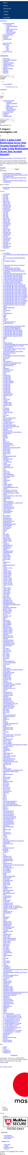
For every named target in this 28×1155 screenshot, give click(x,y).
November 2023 (7, 233)
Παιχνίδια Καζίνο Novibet (9, 1037)
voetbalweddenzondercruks (10, 995)
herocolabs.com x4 (7, 600)
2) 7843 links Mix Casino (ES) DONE (12, 336)
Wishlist (6, 1146)
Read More (3, 167)
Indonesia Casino (7, 627)
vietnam (5, 979)
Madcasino (5, 696)
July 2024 (5, 226)
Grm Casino (6, 594)
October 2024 (6, 222)
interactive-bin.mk (7, 645)
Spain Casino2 (6, 884)
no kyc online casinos (8, 736)
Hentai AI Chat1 (7, 599)
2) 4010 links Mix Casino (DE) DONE (12, 330)
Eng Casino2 (6, 536)
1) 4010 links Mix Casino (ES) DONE (12, 279)
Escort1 (5, 542)
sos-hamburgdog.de (8, 880)
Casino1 (5, 478)
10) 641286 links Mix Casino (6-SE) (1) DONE (15, 289)
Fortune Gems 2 (7, 556)
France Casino (6, 558)
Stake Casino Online (8, 890)
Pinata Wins (6, 792)
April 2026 (5, 199)
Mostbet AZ (6, 719)
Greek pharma (6, 593)
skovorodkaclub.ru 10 (8, 867)
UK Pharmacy (6, 949)
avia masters (6, 408)
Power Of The (6, 832)
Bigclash (5, 435)
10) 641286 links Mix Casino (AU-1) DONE (14, 299)
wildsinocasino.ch (7, 1006)
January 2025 (6, 221)
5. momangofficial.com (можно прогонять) (14, 355)
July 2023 (5, 236)
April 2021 (5, 245)
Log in (4, 1048)
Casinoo (5, 481)
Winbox (5, 1009)
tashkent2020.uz (7, 913)
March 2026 (6, 201)
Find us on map (4, 1062)
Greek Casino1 (6, 592)
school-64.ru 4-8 (7, 856)
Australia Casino (7, 402)
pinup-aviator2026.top (8, 811)
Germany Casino (7, 577)
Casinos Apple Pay (7, 484)
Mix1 (4, 713)
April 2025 (5, 216)
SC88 (4, 855)
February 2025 (6, 219)
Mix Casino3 (6, 712)
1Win (4, 317)
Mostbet (5, 717)
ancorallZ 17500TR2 (8, 382)
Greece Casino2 (7, 589)
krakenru (5, 681)
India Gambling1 (7, 623)
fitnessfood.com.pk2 (8, 550)
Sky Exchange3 (7, 872)
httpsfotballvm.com (8, 601)
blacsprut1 (5, 437)
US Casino (5, 958)
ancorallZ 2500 (7, 385)
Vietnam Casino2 (7, 982)
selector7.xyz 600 (7, 857)
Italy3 (4, 659)
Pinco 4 (5, 798)
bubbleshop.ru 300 (7, 459)
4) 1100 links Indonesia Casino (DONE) (13, 351)
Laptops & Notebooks (11, 26)
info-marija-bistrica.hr (8, 640)
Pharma (5, 780)
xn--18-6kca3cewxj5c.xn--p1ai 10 (11, 1020)
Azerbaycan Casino (8, 412)
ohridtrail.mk (6, 748)
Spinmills (5, 889)
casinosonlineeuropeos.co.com (10, 487)
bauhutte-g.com (7, 420)
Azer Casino (6, 410)
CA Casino (6, 460)
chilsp (4, 500)
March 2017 (6, 247)
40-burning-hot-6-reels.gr (9, 352)
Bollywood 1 (6, 442)
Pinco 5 (5, 799)
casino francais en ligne (9, 476)
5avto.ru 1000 (6, 357)
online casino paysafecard (9, 756)
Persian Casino (6, 777)
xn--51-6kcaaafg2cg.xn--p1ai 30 (11, 1024)
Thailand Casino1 (7, 922)
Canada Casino (7, 464)
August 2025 (6, 211)
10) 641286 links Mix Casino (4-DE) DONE (14, 286)
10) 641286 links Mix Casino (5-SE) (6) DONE (15, 287)
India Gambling (7, 621)
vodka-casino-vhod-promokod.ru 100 (12, 993)
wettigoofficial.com (8, 1002)
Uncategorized (6, 951)
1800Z (4, 316)
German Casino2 (7, 573)
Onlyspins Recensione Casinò (10, 761)
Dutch (4, 531)
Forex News (6, 553)
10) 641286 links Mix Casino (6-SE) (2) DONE (15, 290)
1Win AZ (5, 319)
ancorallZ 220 (6, 384)
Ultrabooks (9, 25)
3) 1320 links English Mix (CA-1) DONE (13, 345)
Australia (5, 401)
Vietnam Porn (6, 983)
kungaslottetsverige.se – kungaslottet (12, 683)
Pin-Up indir (6, 784)
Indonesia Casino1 (7, 628)
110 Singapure (6, 310)
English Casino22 (7, 541)
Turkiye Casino (7, 942)
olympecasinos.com (8, 753)
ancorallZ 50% (6, 386)
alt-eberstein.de (6, 375)
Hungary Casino (7, 608)
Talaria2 (5, 910)
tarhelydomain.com (8, 911)
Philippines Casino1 (8, 781)
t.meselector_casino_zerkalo (10, 908)
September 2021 (7, 243)
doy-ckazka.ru (6, 528)
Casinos (5, 483)
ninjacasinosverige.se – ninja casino (12, 734)
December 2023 (7, 232)
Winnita (5, 1010)
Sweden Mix (6, 901)
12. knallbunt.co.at (7, 313)
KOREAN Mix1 (7, 678)
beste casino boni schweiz (9, 425)
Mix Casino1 (6, 710)
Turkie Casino (6, 937)
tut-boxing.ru (6, 944)
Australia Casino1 (7, 403)
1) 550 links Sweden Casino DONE (12, 282)
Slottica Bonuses (7, 877)
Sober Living (6, 879)
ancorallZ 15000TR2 (8, 381)
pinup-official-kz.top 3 (8, 822)
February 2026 (6, 202)
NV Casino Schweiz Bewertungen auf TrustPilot (15, 744)
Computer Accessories (8, 65)
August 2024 (6, 225)
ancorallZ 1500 (7, 379)
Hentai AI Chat (7, 597)
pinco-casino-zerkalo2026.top (10, 804)
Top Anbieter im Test (8, 176)
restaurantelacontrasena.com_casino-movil (13, 840)
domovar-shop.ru (7, 526)
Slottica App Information (9, 876)
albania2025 (6, 368)
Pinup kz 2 (5, 809)
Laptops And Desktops (8, 23)
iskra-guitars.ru (6, 649)
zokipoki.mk (6, 1034)
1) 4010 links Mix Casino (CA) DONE (12, 278)
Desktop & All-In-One (11, 29)
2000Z (4, 338)
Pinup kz (5, 806)
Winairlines (6, 1007)
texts (4, 915)
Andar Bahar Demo (8, 394)
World (4, 1012)
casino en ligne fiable (8, 474)
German (5, 569)
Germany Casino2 (7, 580)
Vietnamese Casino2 (8, 989)
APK (4, 396)
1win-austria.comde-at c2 (9, 321)
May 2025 (5, 215)
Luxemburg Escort (7, 693)
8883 (4, 360)
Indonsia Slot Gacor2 (8, 637)
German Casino (7, 570)
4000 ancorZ (6, 354)
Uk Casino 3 (6, 948)
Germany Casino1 (7, 579)
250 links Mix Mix (7, 343)
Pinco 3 (5, 797)
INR (7, 47)
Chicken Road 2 (7, 498)
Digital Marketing (7, 525)
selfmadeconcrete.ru (8, 859)
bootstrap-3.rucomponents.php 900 (11, 447)
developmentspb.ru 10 (8, 521)
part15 (4, 773)
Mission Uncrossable (8, 707)
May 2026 (5, 198)
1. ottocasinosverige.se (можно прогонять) (14, 265)
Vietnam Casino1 (7, 980)
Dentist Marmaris (7, 519)
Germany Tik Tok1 (8, 583)
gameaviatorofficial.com (9, 565)
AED (7, 48)
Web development (7, 999)
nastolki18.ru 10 (7, 724)
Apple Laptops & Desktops (10, 60)
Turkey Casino (6, 935)
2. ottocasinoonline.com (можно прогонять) (14, 326)
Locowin (5, 689)
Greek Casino (6, 590)
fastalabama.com (7, 546)
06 (3, 259)
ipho (4, 647)
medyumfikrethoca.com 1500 (10, 703)
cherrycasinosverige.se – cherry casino (12, 495)
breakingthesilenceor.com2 (9, 456)
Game (4, 563)
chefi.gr (5, 494)
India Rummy (6, 625)
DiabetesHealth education (9, 524)
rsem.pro (5, 852)
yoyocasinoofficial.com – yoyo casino (12, 1030)
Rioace (5, 846)
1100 (4, 311)
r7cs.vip (5, 838)
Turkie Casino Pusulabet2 (9, 939)
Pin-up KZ (5, 785)
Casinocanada (6, 480)
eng (4, 532)
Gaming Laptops (10, 33)
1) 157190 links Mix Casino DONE (12, 269)
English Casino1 (7, 539)
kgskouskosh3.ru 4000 (8, 672)
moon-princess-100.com (9, 716)
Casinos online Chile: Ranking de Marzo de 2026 (15, 175)
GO (4, 586)
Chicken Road (6, 497)
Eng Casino (6, 534)
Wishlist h (5, 70)
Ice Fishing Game (7, 611)
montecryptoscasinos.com (9, 715)
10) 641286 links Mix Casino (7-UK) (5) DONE (15, 295)
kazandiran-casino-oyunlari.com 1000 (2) (13, 669)
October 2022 (6, 239)
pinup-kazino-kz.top (8, 819)
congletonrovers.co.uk (8, 507)
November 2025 (7, 206)
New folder (6, 732)
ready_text (5, 839)
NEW (4, 730)
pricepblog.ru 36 (7, 833)
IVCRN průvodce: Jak (8, 661)
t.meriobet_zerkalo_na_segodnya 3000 (12, 907)
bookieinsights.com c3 (8, 444)
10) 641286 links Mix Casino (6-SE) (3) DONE (15, 292)
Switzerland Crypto (8, 904)
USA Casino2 (6, 962)
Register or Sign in (7, 51)
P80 (4, 765)
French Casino (6, 559)
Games (5, 566)
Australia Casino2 (7, 405)
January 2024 (6, 230)
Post (4, 831)
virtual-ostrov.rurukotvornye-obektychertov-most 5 (15, 992)
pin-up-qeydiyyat (7, 791)
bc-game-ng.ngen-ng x (8, 422)
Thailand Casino (7, 921)
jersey (4, 665)
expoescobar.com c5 (8, 545)
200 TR (5, 337)
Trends (4, 932)
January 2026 (6, 204)
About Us (5, 2)
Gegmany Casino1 (7, 567)
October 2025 (6, 208)
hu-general (5, 606)
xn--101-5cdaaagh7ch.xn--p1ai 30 (11, 1019)
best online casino (7, 423)
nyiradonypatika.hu (8, 746)
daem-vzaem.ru (7, 515)
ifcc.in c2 (5, 614)
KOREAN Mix (7, 676)
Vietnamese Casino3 (8, 990)
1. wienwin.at (6, 266)
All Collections (8, 1135)
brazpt (4, 454)
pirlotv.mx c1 (6, 825)
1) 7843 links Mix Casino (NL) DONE (12, 283)
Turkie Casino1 (7, 941)
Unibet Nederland (7, 955)
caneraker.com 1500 (8, 467)
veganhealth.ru (6, 966)
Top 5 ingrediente (7, 928)
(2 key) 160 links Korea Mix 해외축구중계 (14, 258)
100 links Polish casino (8, 307)
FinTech (5, 549)
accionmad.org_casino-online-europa (12, 362)
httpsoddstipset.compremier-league (11, 604)
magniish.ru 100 (7, 698)
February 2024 (6, 229)
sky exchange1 (6, 869)
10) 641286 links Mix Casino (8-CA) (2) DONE (15, 297)
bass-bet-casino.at (7, 419)
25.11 (4, 341)
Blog (4, 439)
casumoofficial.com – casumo (10, 491)
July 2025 (5, 212)
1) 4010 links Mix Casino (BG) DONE (12, 276)
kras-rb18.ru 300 (7, 682)
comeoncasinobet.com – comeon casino (13, 502)
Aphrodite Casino (7, 395)
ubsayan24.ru (6, 945)
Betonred (5, 429)
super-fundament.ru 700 (9, 893)
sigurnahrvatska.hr (7, 863)
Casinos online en (7, 485)
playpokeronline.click (8, 826)
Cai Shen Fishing (7, 461)
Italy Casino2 (6, 655)
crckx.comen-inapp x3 (8, 508)
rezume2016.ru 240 (8, 843)
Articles (5, 398)
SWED (5, 898)
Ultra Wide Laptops (11, 32)
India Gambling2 (7, 624)
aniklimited (12, 1151)
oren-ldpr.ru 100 (7, 763)
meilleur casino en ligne (9, 706)
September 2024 (7, 223)
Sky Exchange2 (7, 870)
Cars (4, 468)
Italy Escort (6, 658)
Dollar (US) (6, 44)
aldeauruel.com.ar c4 (8, 369)
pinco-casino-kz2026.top (9, 802)
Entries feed (6, 1049)
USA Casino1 (6, 961)
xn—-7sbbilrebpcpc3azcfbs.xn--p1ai (12, 1016)
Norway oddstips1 (7, 743)
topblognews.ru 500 (8, 931)
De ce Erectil (6, 517)
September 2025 (7, 209)
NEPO (4, 726)
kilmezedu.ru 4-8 (7, 674)
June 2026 (5, 197)
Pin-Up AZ (6, 782)
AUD (7, 46)
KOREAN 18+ (7, 675)
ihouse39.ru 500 (7, 616)
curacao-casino (6, 509)
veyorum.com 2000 (8, 976)
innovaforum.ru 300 (8, 641)
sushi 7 (5, 894)
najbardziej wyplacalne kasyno (10, 723)
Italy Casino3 (6, 657)
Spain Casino (6, 881)
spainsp (5, 886)
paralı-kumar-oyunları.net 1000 (10, 771)
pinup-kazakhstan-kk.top (9, 818)
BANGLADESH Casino (9, 418)
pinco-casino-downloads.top (10, 801)
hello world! (6, 596)
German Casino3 (7, 575)
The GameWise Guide (8, 927)
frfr (4, 560)
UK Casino (6, 946)
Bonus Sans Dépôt (7, 443)
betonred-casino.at (7, 430)
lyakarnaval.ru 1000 (8, 695)
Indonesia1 (5, 634)
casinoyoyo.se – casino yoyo (10, 490)
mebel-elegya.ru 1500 (8, 702)
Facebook (6, 11)
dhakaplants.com (7, 522)
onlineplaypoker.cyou (8, 760)
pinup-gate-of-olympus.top (9, 816)
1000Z (4, 309)
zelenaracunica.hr (7, 1033)
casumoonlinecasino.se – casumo (11, 493)
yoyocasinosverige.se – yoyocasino (11, 1031)
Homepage (5, 71)
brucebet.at (5, 457)
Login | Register (6, 17)
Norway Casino (7, 740)
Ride (4, 845)
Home (1, 125)
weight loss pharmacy (8, 1000)
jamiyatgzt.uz (6, 664)
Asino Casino (6, 399)
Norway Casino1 (7, 741)
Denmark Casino (7, 518)
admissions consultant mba (9, 364)
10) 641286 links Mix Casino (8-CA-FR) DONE (15, 296)
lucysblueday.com (7, 692)
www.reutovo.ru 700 (8, 1013)
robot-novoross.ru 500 (8, 847)
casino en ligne (6, 473)
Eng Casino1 (6, 535)
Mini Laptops (9, 30)
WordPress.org (6, 1052)
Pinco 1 (5, 795)
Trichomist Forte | (7, 934)
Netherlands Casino (8, 727)
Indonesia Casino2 (7, 631)
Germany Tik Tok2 (8, 584)
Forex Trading (6, 555)
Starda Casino (6, 891)
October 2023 (6, 235)
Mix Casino (6, 709)
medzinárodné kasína (8, 705)
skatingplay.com (4, 158)
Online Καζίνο (6, 757)
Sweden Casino (7, 900)
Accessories (6, 36)
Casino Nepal (6, 477)
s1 (3, 853)
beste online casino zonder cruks (11, 426)
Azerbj (4, 413)
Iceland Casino (6, 613)
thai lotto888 (6, 917)
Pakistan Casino (7, 768)
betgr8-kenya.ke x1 (8, 427)
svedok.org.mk (6, 897)
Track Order (7, 1144)
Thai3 (4, 920)
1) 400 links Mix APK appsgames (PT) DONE (14, 273)
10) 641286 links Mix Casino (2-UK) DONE (14, 285)
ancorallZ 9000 (7, 392)
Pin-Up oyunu (6, 788)
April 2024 (5, 228)
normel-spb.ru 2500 (8, 739)
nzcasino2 (5, 747)
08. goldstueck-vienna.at (9, 261)
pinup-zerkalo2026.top (8, 823)
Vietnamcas (6, 985)
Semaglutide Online (8, 860)
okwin (4, 751)
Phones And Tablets (8, 34)
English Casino (7, 538)
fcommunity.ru (6, 548)
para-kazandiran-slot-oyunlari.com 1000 (13, 770)
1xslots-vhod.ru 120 (8, 323)
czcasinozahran (7, 512)
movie (4, 720)
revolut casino (6, 842)
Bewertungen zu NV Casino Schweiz (12, 432)
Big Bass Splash (7, 433)
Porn (4, 828)
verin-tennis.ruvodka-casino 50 (10, 975)
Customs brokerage (8, 511)
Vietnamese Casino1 (8, 988)
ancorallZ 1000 (7, 377)
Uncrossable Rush (7, 952)
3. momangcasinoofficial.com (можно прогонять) (15, 344)
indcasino (5, 617)
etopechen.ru (6, 543)
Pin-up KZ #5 (6, 787)
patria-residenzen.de (8, 774)
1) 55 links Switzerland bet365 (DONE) (13, 280)
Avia (4, 406)
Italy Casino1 (6, 654)
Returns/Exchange (8, 1147)
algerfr (4, 372)
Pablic (4, 767)
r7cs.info (5, 836)
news (4, 733)
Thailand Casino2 (7, 924)
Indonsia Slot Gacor (8, 635)
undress (5, 954)
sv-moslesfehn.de (7, 896)
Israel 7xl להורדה (7, 651)
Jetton (4, 666)
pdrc (4, 775)
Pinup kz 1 (5, 808)
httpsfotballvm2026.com (9, 603)
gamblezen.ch (6, 562)
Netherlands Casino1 (8, 729)
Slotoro (5, 873)
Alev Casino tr (6, 371)
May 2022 (5, 242)
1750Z (4, 314)
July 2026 (5, 195)
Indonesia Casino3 (7, 633)
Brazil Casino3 (6, 453)
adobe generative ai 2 (8, 365)
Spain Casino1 (6, 883)
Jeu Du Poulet (6, 668)
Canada (5, 463)
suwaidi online (6, 187)
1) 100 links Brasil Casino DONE (11, 268)
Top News (5, 930)
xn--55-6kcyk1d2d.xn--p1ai (10, 1026)
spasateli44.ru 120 (7, 887)
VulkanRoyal (6, 997)
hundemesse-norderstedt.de (9, 607)
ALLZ (4, 374)
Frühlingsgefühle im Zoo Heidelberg (12, 173)
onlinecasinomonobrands (9, 758)
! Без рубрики (6, 253)
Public (4, 835)
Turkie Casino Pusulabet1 (9, 938)
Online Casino (6, 754)
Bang (4, 416)
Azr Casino (6, 415)
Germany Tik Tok (7, 582)
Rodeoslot (5, 849)
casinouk (5, 488)
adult (4, 367)
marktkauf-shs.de (7, 699)
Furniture (5, 37)
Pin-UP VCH (6, 790)
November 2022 (7, 238)
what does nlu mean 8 (8, 1003)
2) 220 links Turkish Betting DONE (12, 327)
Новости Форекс (7, 1040)
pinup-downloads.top (8, 815)
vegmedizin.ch (6, 968)
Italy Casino (6, 652)
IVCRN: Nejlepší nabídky (9, 662)
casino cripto (6, 471)
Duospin (5, 529)
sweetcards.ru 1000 (8, 903)
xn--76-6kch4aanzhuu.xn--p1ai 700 (12, 1027)
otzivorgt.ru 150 (7, 764)
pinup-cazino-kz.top (8, 812)
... (3, 40)
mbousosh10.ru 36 (7, 700)
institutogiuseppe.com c (9, 642)
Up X (4, 956)
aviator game (6, 409)
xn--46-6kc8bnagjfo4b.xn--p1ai (11, 1021)
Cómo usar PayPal (7, 504)
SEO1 (4, 862)
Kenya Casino (6, 671)
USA (4, 959)
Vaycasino (5, 965)
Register (5, 1047)
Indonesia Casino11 (8, 630)
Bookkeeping (6, 446)
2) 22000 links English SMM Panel (11, 328)
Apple (7, 27)
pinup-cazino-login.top (8, 814)
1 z (4, 263)
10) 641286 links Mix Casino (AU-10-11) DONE (15, 300)
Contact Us (5, 5)
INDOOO (5, 638)
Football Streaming (7, 552)
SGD (7, 50)
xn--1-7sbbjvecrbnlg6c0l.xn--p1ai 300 (12, 1017)
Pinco (4, 794)
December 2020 (7, 246)
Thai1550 (5, 918)
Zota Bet (5, 1036)
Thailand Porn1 (7, 925)
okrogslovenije (6, 750)
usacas (4, 963)
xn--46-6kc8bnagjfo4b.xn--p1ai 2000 (12, 1023)
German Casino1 (7, 572)
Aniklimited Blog (7, 39)
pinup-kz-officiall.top (8, 821)
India (4, 618)
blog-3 (4, 440)
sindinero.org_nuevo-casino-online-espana (13, 864)
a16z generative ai (7, 361)
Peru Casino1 (6, 778)
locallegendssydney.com (9, 688)
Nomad (5, 737)
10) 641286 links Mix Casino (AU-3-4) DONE (14, 302)
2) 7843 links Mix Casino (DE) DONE (12, 334)
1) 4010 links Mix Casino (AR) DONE (12, 275)
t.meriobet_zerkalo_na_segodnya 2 (11, 905)
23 (3, 340)
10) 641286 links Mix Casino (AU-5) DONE (14, 303)
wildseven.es (6, 1004)
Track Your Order (7, 8)
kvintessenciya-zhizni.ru (9, 685)
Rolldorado (6, 850)
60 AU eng (6, 358)
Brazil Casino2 (6, 451)
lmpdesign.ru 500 (7, 686)
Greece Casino (6, 587)
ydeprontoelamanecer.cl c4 (9, 1029)
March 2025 (6, 218)
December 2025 (7, 205)
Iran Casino (6, 648)
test (4, 914)
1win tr (5, 320)
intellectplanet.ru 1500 (8, 644)
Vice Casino (6, 978)
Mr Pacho (5, 722)
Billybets (5, 436)
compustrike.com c (7, 505)
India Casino (6, 620)
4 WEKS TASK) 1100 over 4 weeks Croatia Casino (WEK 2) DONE (14, 349)
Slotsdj (4, 874)
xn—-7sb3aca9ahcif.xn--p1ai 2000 (11, 1014)
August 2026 (6, 194)
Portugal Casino (7, 829)
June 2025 (5, 213)
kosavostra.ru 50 (7, 679)
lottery (4, 691)
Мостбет (5, 1038)
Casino (5, 470)
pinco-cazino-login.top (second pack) (12, 805)
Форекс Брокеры (7, 1041)
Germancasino (6, 576)
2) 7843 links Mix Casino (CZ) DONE (12, 333)
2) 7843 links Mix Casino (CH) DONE (12, 331)
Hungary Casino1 (7, 610)
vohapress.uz (6, 996)
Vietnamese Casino (8, 986)
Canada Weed (6, 466)
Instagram (6, 14)
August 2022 (6, 240)
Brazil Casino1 (6, 450)
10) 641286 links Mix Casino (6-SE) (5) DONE (15, 293)
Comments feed (7, 1051)
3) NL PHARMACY (8, 347)
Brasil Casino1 (6, 449)
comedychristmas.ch (8, 501)
